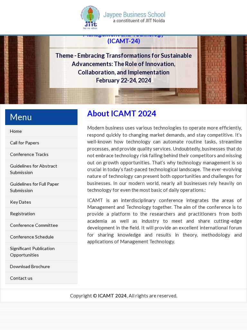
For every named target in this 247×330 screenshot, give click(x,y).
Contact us (21, 278)
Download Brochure (30, 266)
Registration (22, 213)
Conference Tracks (29, 154)
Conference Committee (34, 225)
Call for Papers (24, 142)
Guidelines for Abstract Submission (33, 169)
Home (16, 131)
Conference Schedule (32, 236)
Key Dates (20, 202)
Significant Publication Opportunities (32, 251)
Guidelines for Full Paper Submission (34, 187)
